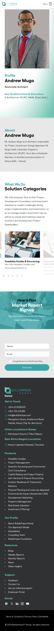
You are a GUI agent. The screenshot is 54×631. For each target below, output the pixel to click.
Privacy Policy (37, 361)
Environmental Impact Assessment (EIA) (28, 493)
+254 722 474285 (16, 411)
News (11, 562)
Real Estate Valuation (18, 505)
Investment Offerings (19, 509)
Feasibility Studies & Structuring (22, 261)
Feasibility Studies (17, 458)
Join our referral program (20, 588)
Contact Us (14, 584)
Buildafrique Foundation (20, 538)
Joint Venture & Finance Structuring (25, 478)
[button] (22, 244)
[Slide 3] (12, 276)
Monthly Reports (16, 558)
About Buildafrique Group (20, 523)
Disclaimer (43, 616)
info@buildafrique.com (19, 415)
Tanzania (39, 444)
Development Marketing (20, 497)
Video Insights (15, 566)
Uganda (20, 444)
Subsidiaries (14, 531)
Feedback (13, 580)
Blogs (11, 550)
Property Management (19, 501)
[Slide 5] (21, 276)
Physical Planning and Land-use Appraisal (28, 490)
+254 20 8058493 (17, 407)
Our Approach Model (18, 527)
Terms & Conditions (15, 616)
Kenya (11, 444)
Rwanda (29, 444)
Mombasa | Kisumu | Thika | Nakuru (25, 434)
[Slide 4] (17, 276)
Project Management (19, 462)
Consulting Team (16, 535)
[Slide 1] (4, 276)
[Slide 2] (8, 276)
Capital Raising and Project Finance (25, 474)
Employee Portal (16, 592)
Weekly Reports (16, 554)
